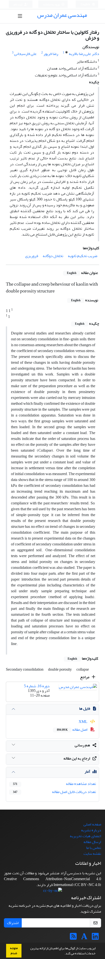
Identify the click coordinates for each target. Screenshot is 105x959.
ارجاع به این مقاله (76, 758)
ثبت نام (18, 4)
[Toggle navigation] (20, 16)
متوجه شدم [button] (14, 950)
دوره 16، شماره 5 (37, 686)
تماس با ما (93, 847)
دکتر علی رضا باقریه (84, 53)
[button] (63, 954)
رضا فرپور (50, 53)
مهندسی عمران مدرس (62, 15)
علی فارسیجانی (25, 53)
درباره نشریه (91, 830)
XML (83, 721)
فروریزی (31, 256)
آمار (87, 771)
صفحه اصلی (92, 824)
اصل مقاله (72, 729)
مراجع (85, 677)
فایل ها (84, 708)
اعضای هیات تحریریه (85, 836)
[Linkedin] (95, 938)
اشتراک (13, 923)
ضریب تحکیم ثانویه (82, 256)
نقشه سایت (92, 853)
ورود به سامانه (51, 4)
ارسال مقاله (92, 841)
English (86, 4)
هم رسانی (82, 745)
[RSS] (73, 938)
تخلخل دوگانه (53, 256)
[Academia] (84, 938)
